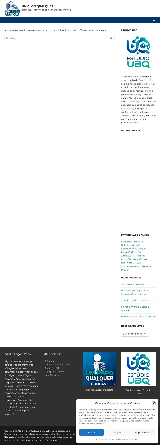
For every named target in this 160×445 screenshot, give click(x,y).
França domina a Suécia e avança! (135, 308)
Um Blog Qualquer (37, 6)
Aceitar (91, 432)
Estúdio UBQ (146, 80)
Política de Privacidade (57, 364)
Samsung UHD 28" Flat (133, 248)
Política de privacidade (126, 439)
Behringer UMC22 (131, 262)
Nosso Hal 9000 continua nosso (138, 316)
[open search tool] (154, 20)
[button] (153, 403)
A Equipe (50, 361)
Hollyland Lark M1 (130, 245)
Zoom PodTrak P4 (131, 252)
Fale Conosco (52, 375)
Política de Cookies (105, 439)
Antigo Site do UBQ (56, 371)
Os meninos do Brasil (132, 284)
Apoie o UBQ (52, 368)
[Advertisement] (138, 182)
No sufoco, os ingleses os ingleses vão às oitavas (134, 292)
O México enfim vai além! (135, 300)
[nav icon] (6, 20)
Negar (117, 432)
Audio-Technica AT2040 (134, 259)
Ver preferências (143, 432)
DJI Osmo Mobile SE (132, 241)
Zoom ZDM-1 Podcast (133, 255)
